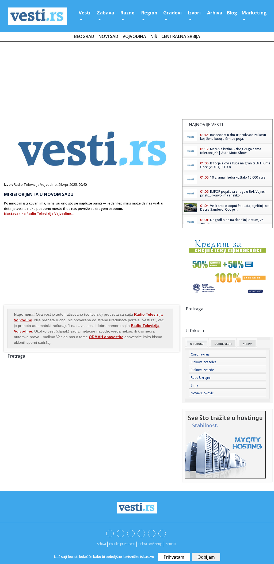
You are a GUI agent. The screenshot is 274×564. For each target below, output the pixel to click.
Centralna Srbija (180, 36)
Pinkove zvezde (202, 370)
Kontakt (171, 544)
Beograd (84, 36)
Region (149, 12)
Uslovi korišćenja (150, 544)
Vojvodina (134, 36)
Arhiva (214, 12)
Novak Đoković (202, 393)
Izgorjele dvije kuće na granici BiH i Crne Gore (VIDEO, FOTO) (235, 165)
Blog (232, 12)
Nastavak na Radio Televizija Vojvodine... (39, 213)
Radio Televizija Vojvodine (35, 184)
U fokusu (197, 344)
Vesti (84, 12)
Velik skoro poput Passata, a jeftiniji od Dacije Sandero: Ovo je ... (234, 207)
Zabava (105, 12)
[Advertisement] (137, 81)
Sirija (194, 385)
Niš (153, 36)
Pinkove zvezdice (203, 362)
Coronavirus (200, 354)
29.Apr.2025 (67, 184)
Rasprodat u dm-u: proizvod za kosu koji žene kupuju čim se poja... (233, 137)
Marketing (254, 12)
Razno (127, 12)
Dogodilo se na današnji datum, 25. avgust (232, 222)
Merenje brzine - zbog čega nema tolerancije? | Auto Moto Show (230, 151)
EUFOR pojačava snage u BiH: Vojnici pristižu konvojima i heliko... (232, 193)
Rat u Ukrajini (201, 377)
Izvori (194, 12)
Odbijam (206, 557)
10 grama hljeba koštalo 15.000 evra (237, 177)
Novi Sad (108, 36)
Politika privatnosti (122, 544)
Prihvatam (173, 557)
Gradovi (172, 12)
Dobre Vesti (223, 344)
